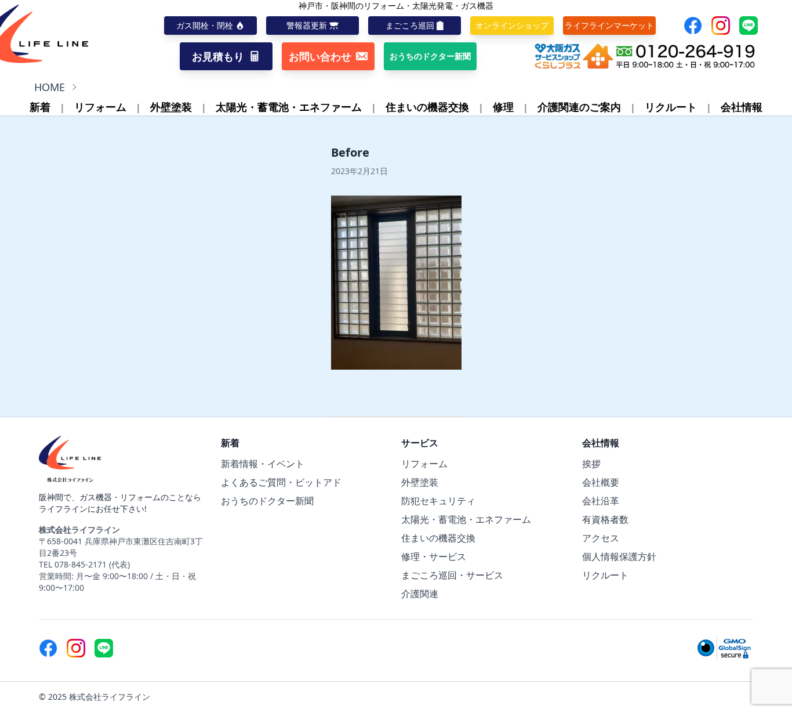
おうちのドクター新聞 (267, 500)
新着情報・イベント (262, 463)
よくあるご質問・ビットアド (281, 482)
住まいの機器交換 (427, 107)
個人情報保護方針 (619, 556)
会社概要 (600, 482)
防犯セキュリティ (438, 500)
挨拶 (591, 463)
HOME (49, 87)
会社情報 (741, 107)
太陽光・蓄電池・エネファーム (289, 107)
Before (350, 152)
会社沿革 (600, 500)
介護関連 (419, 593)
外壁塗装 (171, 107)
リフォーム (100, 107)
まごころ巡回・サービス (452, 575)
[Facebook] (693, 25)
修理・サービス (433, 556)
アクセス (600, 538)
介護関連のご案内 (579, 107)
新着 (40, 107)
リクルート (671, 107)
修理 (503, 107)
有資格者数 (605, 519)
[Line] (748, 25)
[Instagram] (720, 25)
